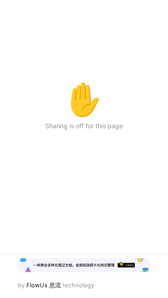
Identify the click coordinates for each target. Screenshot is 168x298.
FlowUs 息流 (43, 285)
